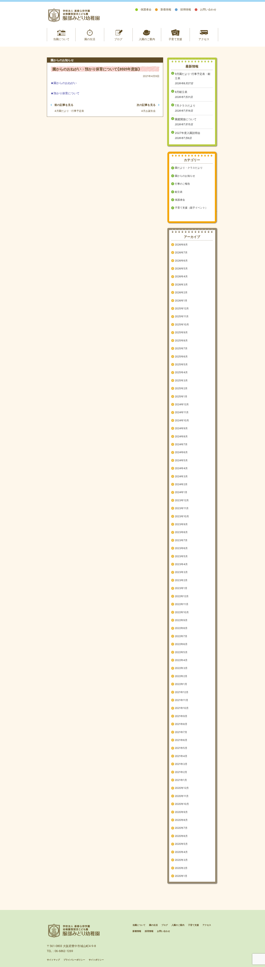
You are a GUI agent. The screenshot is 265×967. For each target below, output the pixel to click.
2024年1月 (181, 492)
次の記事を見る (146, 105)
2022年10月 (182, 612)
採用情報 (185, 9)
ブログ (118, 39)
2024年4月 (181, 468)
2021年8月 (181, 723)
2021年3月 (181, 763)
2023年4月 (181, 564)
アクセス (203, 39)
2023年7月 (181, 540)
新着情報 (165, 9)
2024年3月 (181, 476)
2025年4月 (181, 372)
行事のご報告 (182, 183)
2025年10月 (182, 324)
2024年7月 (181, 444)
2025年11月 (182, 316)
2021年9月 (181, 716)
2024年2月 (181, 484)
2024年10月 (182, 420)
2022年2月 (181, 676)
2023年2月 (181, 580)
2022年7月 (181, 636)
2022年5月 (181, 652)
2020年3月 (181, 859)
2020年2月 (181, 867)
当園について (61, 39)
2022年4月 (181, 660)
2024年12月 (182, 404)
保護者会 (146, 9)
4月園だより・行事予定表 (69, 111)
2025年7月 (181, 348)
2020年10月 (182, 803)
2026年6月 (181, 260)
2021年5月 (181, 747)
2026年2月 (181, 292)
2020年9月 (181, 811)
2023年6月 (181, 548)
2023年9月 (181, 524)
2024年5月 (181, 460)
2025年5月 (181, 364)
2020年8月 (181, 819)
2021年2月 (181, 772)
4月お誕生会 (148, 111)
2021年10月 (182, 707)
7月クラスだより (185, 105)
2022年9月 (181, 620)
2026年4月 (181, 276)
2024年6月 (181, 452)
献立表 (178, 191)
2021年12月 (181, 692)
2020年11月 (182, 795)
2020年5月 (181, 843)
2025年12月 (182, 308)
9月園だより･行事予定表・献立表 (192, 76)
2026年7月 (181, 252)
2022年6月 (181, 644)
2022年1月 (181, 684)
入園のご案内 (147, 39)
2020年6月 (181, 835)
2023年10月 (182, 516)
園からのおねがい (65, 83)
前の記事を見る (63, 105)
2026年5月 (181, 268)
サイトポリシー (96, 960)
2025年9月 (181, 332)
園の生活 (89, 39)
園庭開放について (185, 119)
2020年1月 (181, 875)
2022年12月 (182, 596)
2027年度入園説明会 (187, 133)
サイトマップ (53, 960)
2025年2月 (181, 388)
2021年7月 (181, 732)
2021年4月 (181, 756)
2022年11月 (181, 604)
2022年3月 (181, 668)
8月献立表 (181, 92)
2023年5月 (181, 556)
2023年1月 (181, 588)
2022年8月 (181, 628)
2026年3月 (181, 284)
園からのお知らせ (185, 175)
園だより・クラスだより (189, 167)
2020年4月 (181, 851)
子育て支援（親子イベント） (191, 207)
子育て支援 (175, 39)
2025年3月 (181, 380)
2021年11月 (181, 700)
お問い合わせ (208, 9)
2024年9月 (181, 428)
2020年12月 (182, 787)
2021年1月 (181, 779)
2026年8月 (181, 244)
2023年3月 (181, 572)
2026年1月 (181, 300)
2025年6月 (181, 356)
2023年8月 (181, 532)
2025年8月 (181, 340)
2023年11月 (182, 508)
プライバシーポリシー (74, 960)
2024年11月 (182, 412)
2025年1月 (181, 396)
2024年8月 (181, 436)
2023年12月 (182, 500)
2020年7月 (181, 827)
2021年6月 (181, 739)
